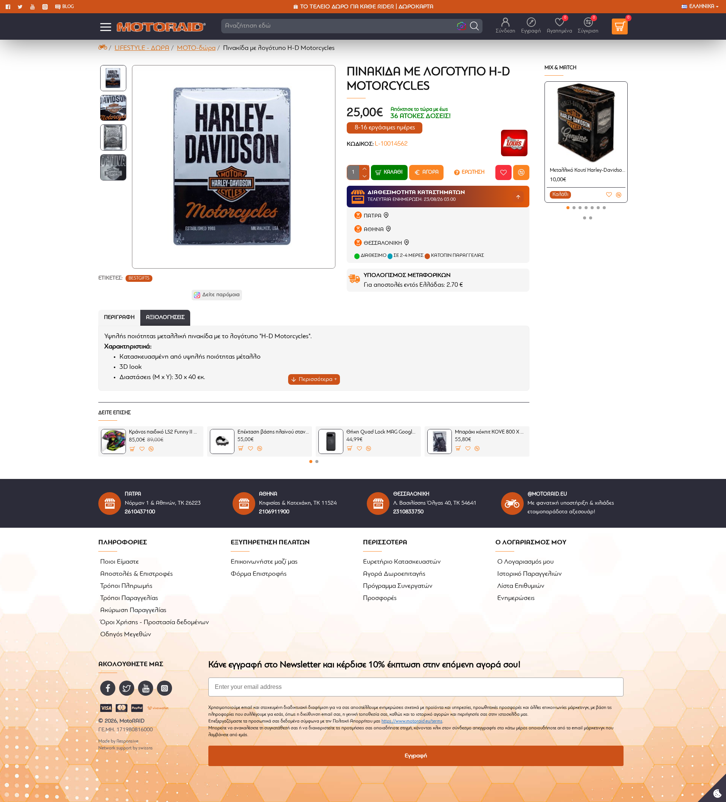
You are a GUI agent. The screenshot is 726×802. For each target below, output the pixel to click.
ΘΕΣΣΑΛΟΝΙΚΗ (383, 243)
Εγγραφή (416, 756)
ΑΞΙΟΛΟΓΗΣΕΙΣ (165, 317)
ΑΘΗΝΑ (374, 230)
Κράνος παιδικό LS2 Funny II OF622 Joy (165, 432)
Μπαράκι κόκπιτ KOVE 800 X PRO (491, 432)
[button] (474, 26)
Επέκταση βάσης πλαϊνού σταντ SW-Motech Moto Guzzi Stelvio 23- (273, 432)
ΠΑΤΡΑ (373, 216)
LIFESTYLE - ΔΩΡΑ (142, 48)
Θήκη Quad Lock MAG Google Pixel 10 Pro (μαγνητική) (382, 432)
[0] (620, 26)
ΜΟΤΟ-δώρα (196, 48)
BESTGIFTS (139, 278)
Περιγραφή (119, 317)
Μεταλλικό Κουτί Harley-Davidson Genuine (587, 170)
